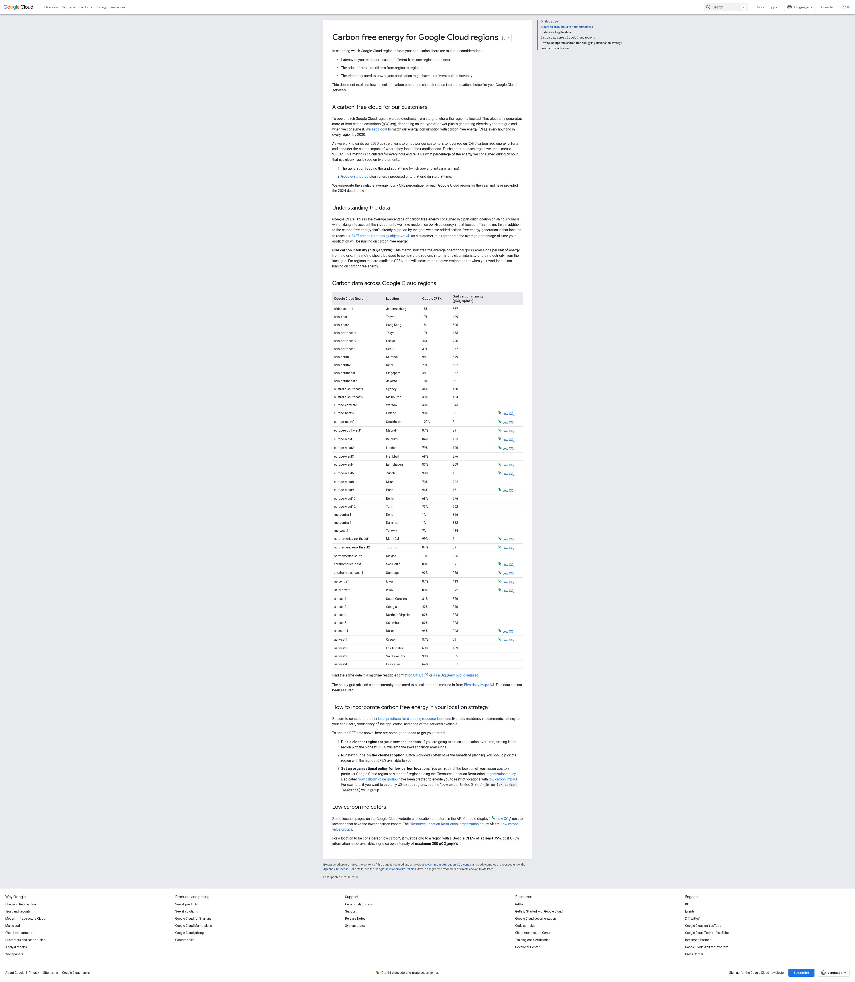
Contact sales (184, 940)
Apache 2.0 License (335, 869)
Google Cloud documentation (535, 918)
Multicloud (12, 925)
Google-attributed (354, 176)
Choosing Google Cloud (21, 904)
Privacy (34, 972)
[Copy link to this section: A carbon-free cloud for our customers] (432, 107)
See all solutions (186, 911)
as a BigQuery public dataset (455, 675)
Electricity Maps (476, 685)
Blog (688, 904)
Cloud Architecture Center (533, 933)
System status (355, 925)
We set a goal (377, 129)
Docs (760, 7)
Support (773, 7)
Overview (51, 7)
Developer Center (527, 947)
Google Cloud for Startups (193, 918)
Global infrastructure (19, 933)
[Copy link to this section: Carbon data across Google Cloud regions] (440, 283)
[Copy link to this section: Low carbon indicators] (390, 807)
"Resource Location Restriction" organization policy (449, 824)
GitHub (520, 904)
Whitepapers (14, 954)
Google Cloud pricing (189, 933)
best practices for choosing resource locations (414, 719)
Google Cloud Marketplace (193, 925)
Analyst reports (16, 947)
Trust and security (18, 911)
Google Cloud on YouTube (703, 925)
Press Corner (694, 954)
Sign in (845, 7)
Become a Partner (698, 940)
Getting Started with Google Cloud (539, 911)
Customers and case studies (25, 940)
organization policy (501, 774)
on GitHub (415, 675)
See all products (186, 904)
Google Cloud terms (76, 972)
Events (690, 911)
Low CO (509, 414)
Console (827, 7)
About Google (14, 972)
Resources (117, 7)
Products (85, 7)
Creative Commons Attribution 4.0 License (444, 864)
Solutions (68, 7)
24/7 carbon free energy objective (377, 236)
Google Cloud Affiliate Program (706, 947)
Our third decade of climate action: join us (410, 972)
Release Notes (355, 918)
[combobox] (726, 7)
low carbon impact (503, 779)
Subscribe (801, 973)
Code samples (525, 925)
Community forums (359, 904)
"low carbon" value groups (378, 779)
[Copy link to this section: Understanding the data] (394, 208)
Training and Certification (532, 940)
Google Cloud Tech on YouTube (707, 933)
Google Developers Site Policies (395, 869)
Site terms (50, 972)
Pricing (101, 7)
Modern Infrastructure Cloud (25, 918)
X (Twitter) (692, 918)
